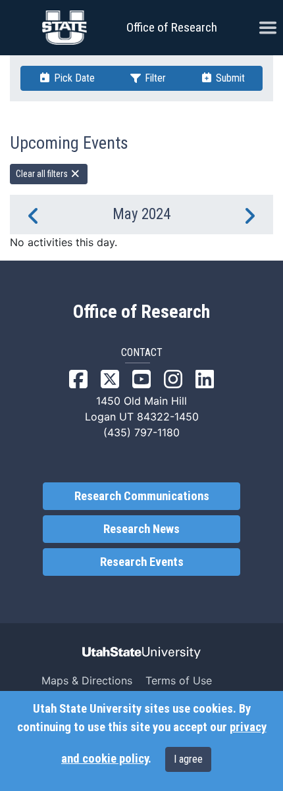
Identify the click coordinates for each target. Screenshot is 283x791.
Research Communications (141, 496)
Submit (229, 78)
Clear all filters (43, 173)
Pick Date (73, 78)
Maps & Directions (86, 680)
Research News (141, 529)
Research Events (142, 562)
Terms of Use (178, 680)
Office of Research (171, 27)
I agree (188, 759)
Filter (154, 78)
